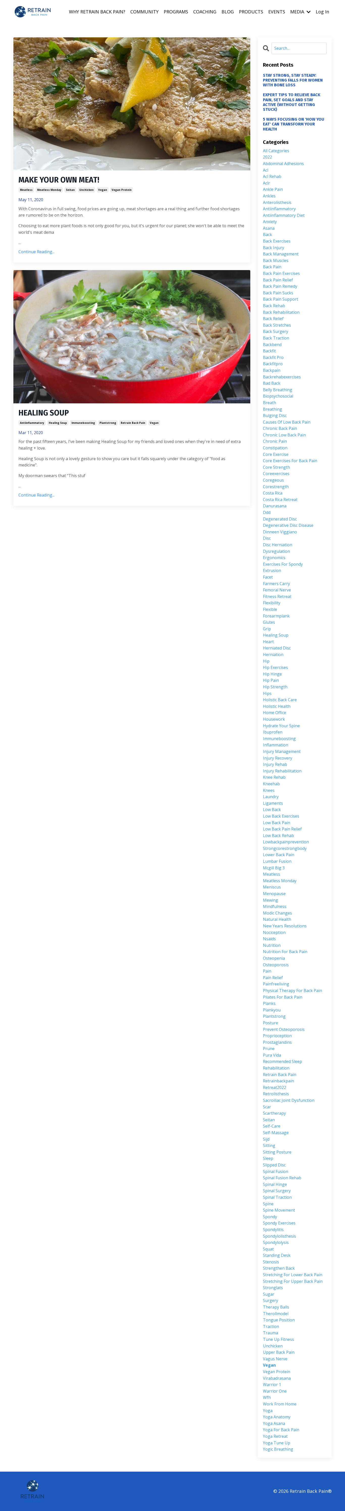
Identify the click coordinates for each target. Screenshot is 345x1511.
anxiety (270, 221)
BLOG (227, 12)
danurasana (274, 506)
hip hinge (272, 674)
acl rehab (272, 176)
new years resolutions (285, 926)
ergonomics (274, 557)
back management (281, 254)
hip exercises (275, 667)
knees (269, 790)
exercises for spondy (283, 564)
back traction (276, 338)
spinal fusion (275, 1171)
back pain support (280, 299)
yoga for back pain (281, 1429)
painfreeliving (276, 984)
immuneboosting (83, 423)
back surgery (275, 331)
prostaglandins (277, 1042)
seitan (70, 190)
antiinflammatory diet (284, 215)
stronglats (273, 1287)
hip (266, 661)
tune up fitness (278, 1339)
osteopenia (274, 958)
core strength (276, 467)
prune (269, 1048)
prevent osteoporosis (284, 1029)
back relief (273, 318)
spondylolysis (276, 1242)
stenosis (271, 1262)
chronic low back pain (284, 435)
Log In (322, 12)
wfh (267, 1397)
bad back (271, 383)
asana (269, 228)
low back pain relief (282, 829)
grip (267, 629)
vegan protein (122, 190)
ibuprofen (272, 732)
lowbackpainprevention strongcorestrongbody (286, 845)
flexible (270, 609)
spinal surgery (277, 1190)
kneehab (271, 784)
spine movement (279, 1210)
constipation (275, 448)
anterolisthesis (277, 202)
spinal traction (277, 1197)
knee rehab (274, 777)
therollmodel (275, 1313)
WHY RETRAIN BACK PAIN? (97, 12)
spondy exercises (279, 1223)
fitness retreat (277, 596)
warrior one (275, 1391)
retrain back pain (133, 423)
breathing (272, 409)
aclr (266, 183)
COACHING (204, 12)
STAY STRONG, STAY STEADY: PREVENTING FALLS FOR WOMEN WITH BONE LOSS (293, 80)
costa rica (272, 493)
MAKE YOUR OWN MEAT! (58, 180)
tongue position (279, 1320)
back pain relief (278, 280)
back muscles (275, 260)
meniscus (272, 887)
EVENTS (276, 12)
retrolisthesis (276, 1094)
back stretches (277, 325)
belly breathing (277, 390)
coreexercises (276, 473)
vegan (102, 190)
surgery (270, 1300)
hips (267, 693)
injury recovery (277, 758)
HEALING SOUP (43, 413)
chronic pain (275, 441)
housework (274, 719)
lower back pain (278, 854)
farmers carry (276, 583)
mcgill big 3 (274, 868)
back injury (273, 247)
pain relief (273, 977)
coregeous (273, 480)
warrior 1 (272, 1384)
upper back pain (278, 1352)
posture (270, 1023)
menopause (274, 893)
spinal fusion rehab (282, 1178)
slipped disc (274, 1165)
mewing (270, 900)
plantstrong (108, 423)
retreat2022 (274, 1087)
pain (267, 971)
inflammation (275, 745)
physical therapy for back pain (292, 990)
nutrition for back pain (285, 951)
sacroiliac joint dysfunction (288, 1100)
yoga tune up (276, 1443)
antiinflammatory (32, 423)
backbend (272, 344)
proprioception (277, 1035)
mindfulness (274, 906)
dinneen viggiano (280, 532)
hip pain (271, 680)
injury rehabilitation (282, 771)
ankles (269, 196)
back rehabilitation (281, 312)
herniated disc (277, 648)
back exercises (276, 241)
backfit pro (273, 357)
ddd (266, 512)
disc (267, 538)
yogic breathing (278, 1449)
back (267, 234)
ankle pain (273, 189)
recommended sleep (282, 1061)
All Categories (276, 150)
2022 (267, 157)
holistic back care (280, 699)
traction (271, 1326)
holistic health (276, 706)
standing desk (276, 1255)
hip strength (275, 687)
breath (269, 402)
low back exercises (281, 816)
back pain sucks (278, 293)
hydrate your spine (281, 725)
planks (269, 1003)
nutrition (272, 945)
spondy (270, 1216)
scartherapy (274, 1113)
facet (268, 577)
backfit (269, 351)
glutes (269, 622)
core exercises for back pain (290, 460)
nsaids (269, 939)
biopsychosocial (278, 396)
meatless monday (49, 190)
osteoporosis (276, 965)
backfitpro (273, 364)
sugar (268, 1294)
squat (268, 1249)
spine (268, 1204)
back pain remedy (280, 286)
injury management (282, 751)
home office (274, 712)
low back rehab (278, 835)
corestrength (276, 486)
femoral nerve (277, 590)
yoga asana (274, 1423)
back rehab (274, 305)
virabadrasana (277, 1378)
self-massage (276, 1132)
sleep (268, 1158)
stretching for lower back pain (292, 1275)
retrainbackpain (278, 1081)
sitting (269, 1145)
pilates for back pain (282, 997)
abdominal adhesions (283, 163)
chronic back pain (280, 428)
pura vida (272, 1055)
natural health (277, 919)
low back (272, 809)
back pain (272, 267)
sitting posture (277, 1152)
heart (268, 641)
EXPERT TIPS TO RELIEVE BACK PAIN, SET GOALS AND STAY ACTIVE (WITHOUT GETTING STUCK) (291, 102)
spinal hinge (275, 1184)
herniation (273, 654)
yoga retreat (275, 1436)
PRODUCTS (251, 12)
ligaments (273, 803)
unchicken (86, 190)
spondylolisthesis (279, 1236)
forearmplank (276, 616)
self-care (271, 1126)
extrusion (272, 570)
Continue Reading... (36, 251)
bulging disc (275, 415)
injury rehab (275, 764)
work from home (280, 1404)
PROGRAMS (176, 12)
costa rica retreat (280, 499)
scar (267, 1107)
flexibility (271, 603)
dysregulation (276, 551)
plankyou (272, 1010)
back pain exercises (281, 273)
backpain (271, 370)
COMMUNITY (144, 12)
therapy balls (276, 1307)
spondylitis (273, 1229)
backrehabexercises (282, 377)
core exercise (275, 454)
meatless (26, 190)
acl (265, 170)
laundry (271, 796)
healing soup (58, 423)
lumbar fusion (277, 861)
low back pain (276, 822)
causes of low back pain (286, 422)
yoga (268, 1410)
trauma (270, 1333)
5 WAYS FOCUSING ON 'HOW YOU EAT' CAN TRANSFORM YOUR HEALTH (293, 124)
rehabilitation (276, 1068)
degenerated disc (280, 519)
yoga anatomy (276, 1417)
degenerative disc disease (288, 525)
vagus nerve (275, 1359)
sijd (266, 1139)
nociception (274, 932)
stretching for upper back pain (293, 1281)
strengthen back (279, 1268)
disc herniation (277, 545)
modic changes (277, 913)
